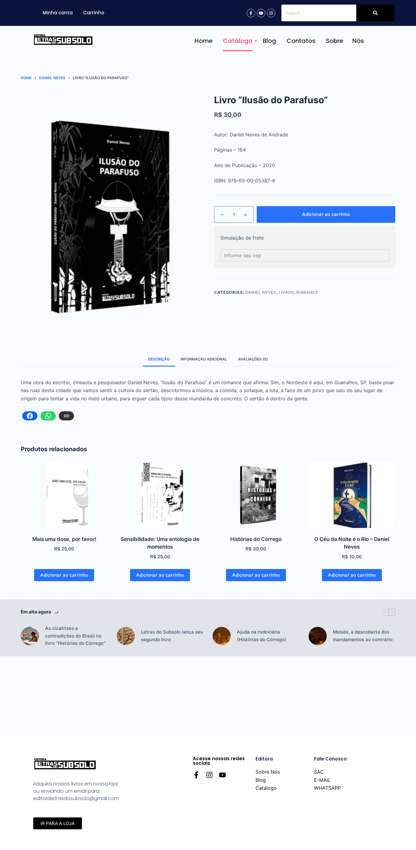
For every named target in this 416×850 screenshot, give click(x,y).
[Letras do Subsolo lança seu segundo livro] (126, 636)
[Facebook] (29, 415)
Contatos (301, 41)
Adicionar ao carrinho (326, 214)
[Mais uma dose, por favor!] (64, 495)
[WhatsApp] (48, 415)
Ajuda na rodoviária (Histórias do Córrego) (261, 635)
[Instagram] (271, 13)
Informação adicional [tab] (204, 359)
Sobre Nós (345, 41)
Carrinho (93, 12)
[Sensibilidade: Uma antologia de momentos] (160, 495)
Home (204, 41)
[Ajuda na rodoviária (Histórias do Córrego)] (222, 636)
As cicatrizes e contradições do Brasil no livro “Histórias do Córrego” (75, 635)
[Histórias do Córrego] (256, 495)
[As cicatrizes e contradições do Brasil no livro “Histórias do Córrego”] (30, 636)
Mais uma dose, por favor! (64, 539)
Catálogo (237, 41)
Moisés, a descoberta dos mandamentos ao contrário (363, 635)
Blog (269, 41)
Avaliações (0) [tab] (253, 359)
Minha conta (58, 12)
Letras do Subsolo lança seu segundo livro (172, 635)
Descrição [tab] (159, 359)
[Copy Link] (66, 415)
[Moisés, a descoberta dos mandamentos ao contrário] (317, 636)
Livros (286, 292)
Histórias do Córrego (256, 539)
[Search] (375, 13)
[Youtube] (261, 13)
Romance (307, 292)
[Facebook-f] (251, 13)
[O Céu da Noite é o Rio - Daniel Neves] (351, 495)
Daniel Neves (260, 292)
